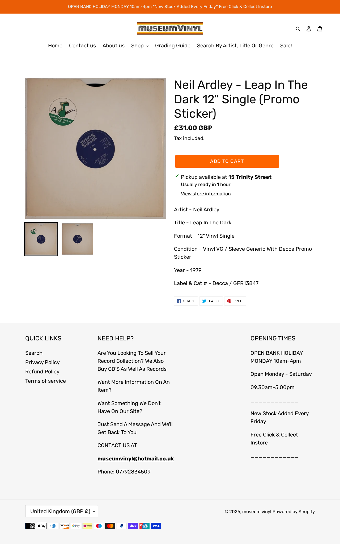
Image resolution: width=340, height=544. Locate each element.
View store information (206, 194)
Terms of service (45, 381)
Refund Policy (42, 371)
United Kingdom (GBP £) (60, 511)
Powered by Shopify (294, 511)
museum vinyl (256, 511)
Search (33, 353)
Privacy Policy (42, 362)
